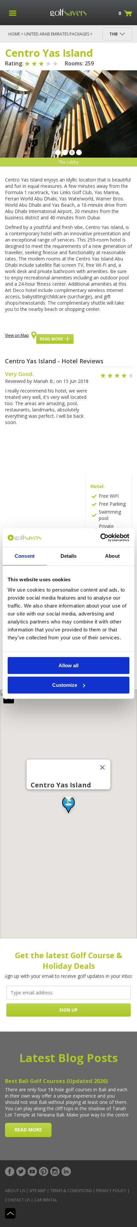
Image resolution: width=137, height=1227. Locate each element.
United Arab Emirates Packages (56, 34)
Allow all (68, 665)
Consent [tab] (25, 556)
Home (14, 34)
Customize (64, 685)
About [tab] (112, 556)
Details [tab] (69, 556)
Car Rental (45, 1200)
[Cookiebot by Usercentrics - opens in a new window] (100, 537)
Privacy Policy (111, 1190)
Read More (51, 339)
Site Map (37, 1190)
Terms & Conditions (71, 1190)
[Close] (102, 767)
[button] (68, 805)
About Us (15, 1190)
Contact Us (17, 1200)
